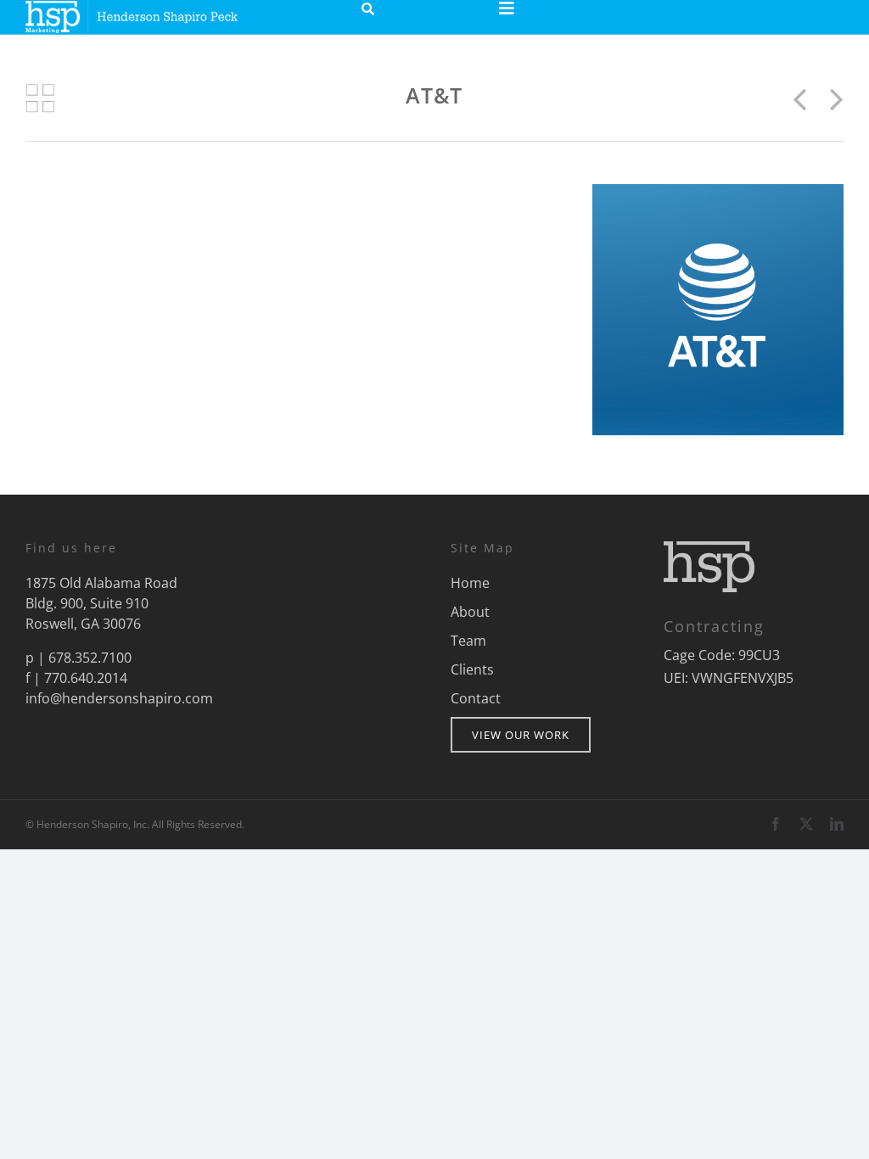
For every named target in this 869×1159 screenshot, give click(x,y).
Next (832, 98)
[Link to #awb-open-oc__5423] (368, 9)
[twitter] (806, 824)
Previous (806, 98)
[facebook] (775, 824)
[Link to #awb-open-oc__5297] (506, 8)
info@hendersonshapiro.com (119, 698)
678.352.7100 (90, 657)
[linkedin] (837, 824)
